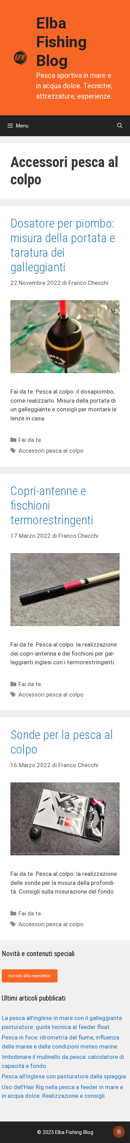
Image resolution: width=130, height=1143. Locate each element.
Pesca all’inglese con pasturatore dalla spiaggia (64, 1076)
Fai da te (29, 439)
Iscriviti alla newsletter (30, 975)
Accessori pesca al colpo (51, 450)
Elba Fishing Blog (61, 42)
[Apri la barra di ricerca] (120, 125)
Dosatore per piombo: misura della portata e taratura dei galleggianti (62, 245)
